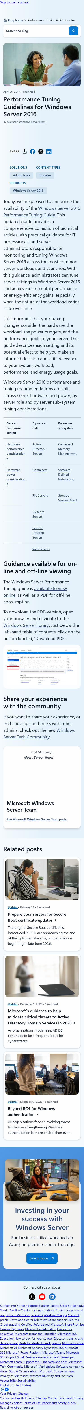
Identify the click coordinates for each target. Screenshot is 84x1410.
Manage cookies (11, 1403)
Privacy (79, 1398)
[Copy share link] (24, 151)
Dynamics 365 (54, 1348)
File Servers (40, 495)
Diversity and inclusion (57, 1376)
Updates (45, 175)
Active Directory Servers (38, 448)
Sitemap (41, 1398)
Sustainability (26, 1380)
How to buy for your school (33, 1338)
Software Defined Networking (66, 474)
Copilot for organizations (38, 1310)
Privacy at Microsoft (14, 1376)
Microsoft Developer (61, 1357)
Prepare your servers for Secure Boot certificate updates (37, 917)
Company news (64, 1371)
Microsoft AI (8, 1348)
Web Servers (41, 549)
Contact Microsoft (60, 1398)
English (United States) (15, 1385)
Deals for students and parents (40, 1343)
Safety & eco (67, 1403)
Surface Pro (8, 1305)
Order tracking (10, 1324)
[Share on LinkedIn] (49, 151)
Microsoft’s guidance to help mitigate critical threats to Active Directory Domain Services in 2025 (40, 1017)
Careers (24, 1371)
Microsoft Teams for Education (35, 1334)
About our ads (24, 1407)
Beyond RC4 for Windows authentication (31, 1111)
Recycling (6, 1407)
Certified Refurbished (35, 1324)
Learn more (39, 1258)
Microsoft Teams (53, 1352)
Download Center (21, 1320)
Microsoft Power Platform (23, 1352)
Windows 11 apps (55, 1315)
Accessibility (8, 1380)
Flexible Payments (12, 1329)
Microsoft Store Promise (67, 1324)
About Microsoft (41, 1371)
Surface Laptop (27, 1305)
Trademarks (49, 1403)
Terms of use (32, 1403)
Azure (42, 1357)
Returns (73, 1320)
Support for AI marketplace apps (45, 1362)
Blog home (15, 20)
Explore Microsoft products (24, 1315)
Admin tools (21, 175)
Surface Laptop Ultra (53, 1305)
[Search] (73, 30)
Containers (39, 470)
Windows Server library (26, 625)
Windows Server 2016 (28, 190)
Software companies (70, 1366)
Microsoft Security (30, 1348)
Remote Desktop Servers (38, 532)
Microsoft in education (40, 1329)
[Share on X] (40, 151)
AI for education (73, 1343)
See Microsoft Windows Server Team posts (37, 819)
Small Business (27, 1357)
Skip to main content (14, 2)
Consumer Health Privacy (17, 1398)
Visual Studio (9, 1371)
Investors (34, 1376)
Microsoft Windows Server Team (26, 121)
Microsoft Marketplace (39, 1366)
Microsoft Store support (50, 1320)
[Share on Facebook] (32, 151)
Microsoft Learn (11, 1362)
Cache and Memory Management (67, 448)
